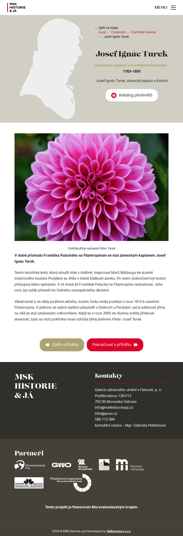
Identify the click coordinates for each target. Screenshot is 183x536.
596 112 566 (105, 419)
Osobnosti (118, 32)
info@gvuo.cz (106, 413)
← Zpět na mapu (106, 27)
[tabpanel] (91, 193)
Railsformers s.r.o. (119, 531)
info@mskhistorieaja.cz (114, 407)
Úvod (102, 32)
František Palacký (143, 32)
